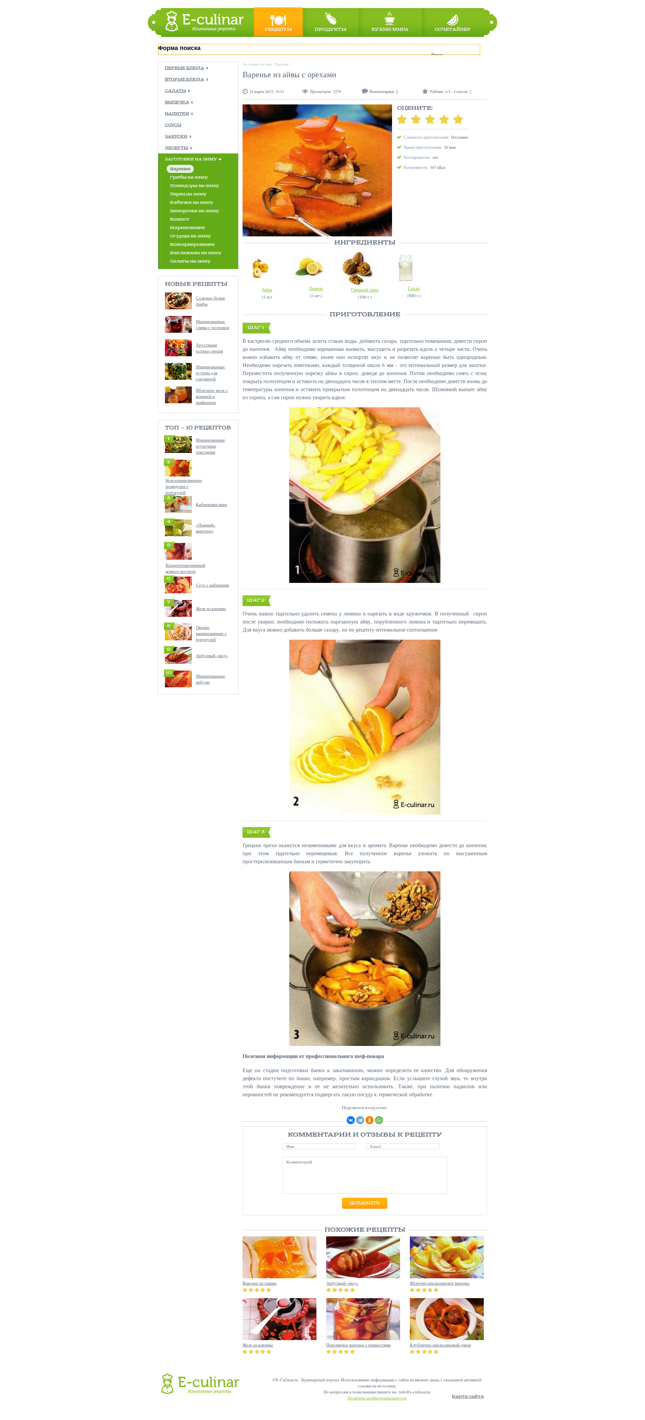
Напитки (177, 114)
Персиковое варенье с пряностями (358, 1345)
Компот (179, 219)
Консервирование (192, 244)
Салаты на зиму (190, 261)
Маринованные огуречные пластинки (210, 446)
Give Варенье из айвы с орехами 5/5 (458, 119)
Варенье (180, 169)
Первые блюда (184, 68)
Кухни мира (390, 29)
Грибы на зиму (189, 177)
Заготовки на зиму (191, 159)
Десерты (176, 148)
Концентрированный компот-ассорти (185, 568)
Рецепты (278, 29)
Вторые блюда (184, 80)
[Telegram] (360, 1120)
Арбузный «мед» (212, 655)
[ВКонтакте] (351, 1120)
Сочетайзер (453, 29)
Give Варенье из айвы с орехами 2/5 (416, 119)
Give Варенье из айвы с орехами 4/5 (444, 119)
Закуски (176, 137)
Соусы (173, 125)
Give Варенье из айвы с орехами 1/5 (401, 119)
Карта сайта (468, 1396)
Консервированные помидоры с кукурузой (184, 486)
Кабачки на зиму (191, 202)
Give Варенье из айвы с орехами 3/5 (430, 119)
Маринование (187, 228)
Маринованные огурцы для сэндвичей (210, 373)
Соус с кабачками (212, 585)
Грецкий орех (365, 289)
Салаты (175, 91)
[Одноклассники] (370, 1120)
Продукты (330, 29)
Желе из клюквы (211, 608)
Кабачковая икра (211, 504)
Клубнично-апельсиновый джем (440, 1345)
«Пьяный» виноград (205, 528)
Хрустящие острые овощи (209, 348)
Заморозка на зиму (194, 211)
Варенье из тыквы (259, 1283)
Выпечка (177, 102)
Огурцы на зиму (190, 236)
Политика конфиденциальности (376, 1398)
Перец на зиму (188, 194)
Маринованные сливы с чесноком (212, 324)
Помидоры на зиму (194, 186)
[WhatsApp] (379, 1120)
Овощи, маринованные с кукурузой (211, 633)
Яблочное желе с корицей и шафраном (212, 396)
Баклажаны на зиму (195, 253)
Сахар (414, 288)
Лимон (316, 288)
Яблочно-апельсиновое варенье (440, 1283)
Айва (267, 289)
